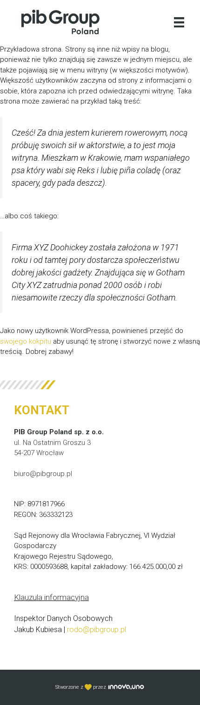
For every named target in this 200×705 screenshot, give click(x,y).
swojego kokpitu (25, 341)
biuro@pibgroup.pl (43, 474)
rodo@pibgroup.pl (96, 629)
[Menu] (179, 22)
